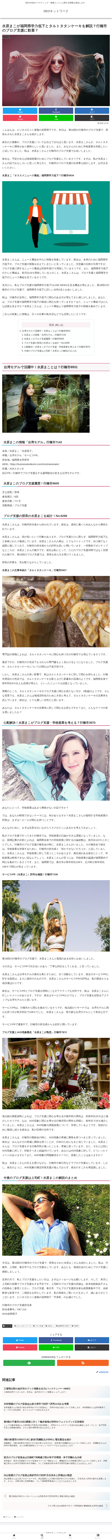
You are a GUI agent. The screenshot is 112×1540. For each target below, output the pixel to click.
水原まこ (50, 1326)
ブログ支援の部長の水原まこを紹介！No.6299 (47, 343)
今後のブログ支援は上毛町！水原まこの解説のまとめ (50, 350)
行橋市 (76, 1326)
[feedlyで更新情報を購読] (29, 1363)
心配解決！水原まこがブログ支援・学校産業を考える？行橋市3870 (57, 347)
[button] (104, 743)
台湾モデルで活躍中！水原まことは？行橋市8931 (46, 331)
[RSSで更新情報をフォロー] (83, 1363)
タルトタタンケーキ (23, 1326)
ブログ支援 (39, 1326)
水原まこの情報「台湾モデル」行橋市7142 (45, 335)
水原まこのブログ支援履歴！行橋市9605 (44, 338)
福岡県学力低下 (64, 1326)
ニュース (8, 1326)
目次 (51, 324)
